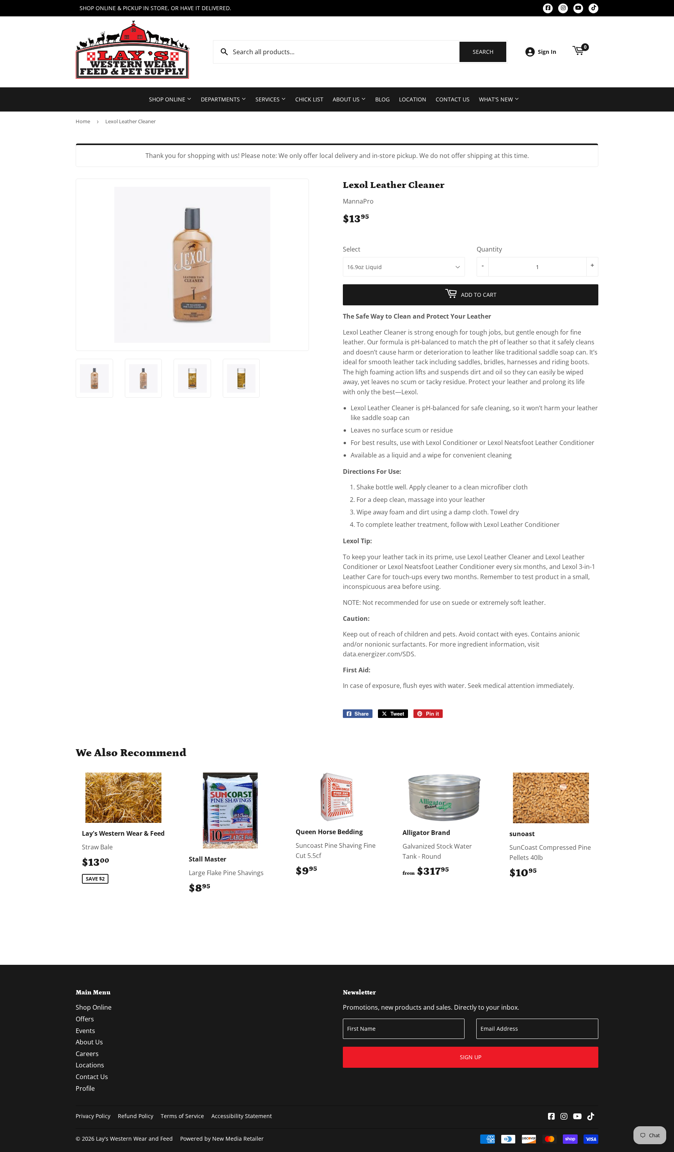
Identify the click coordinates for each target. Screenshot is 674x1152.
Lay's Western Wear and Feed (134, 1138)
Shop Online (168, 99)
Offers (85, 1019)
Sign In (547, 51)
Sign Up (470, 1057)
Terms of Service (182, 1116)
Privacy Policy (93, 1116)
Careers (87, 1053)
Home (83, 121)
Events (85, 1030)
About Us (347, 99)
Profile (85, 1088)
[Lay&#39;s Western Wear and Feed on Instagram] (564, 1117)
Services (268, 99)
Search (489, 51)
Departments (221, 99)
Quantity (489, 249)
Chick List (309, 99)
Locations (90, 1065)
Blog (382, 99)
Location (412, 99)
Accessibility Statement (241, 1116)
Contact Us (453, 99)
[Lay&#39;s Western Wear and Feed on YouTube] (577, 1117)
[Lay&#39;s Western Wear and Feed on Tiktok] (590, 1117)
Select (351, 249)
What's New (496, 99)
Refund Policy (135, 1116)
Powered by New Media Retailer (222, 1138)
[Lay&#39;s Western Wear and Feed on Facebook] (551, 1117)
